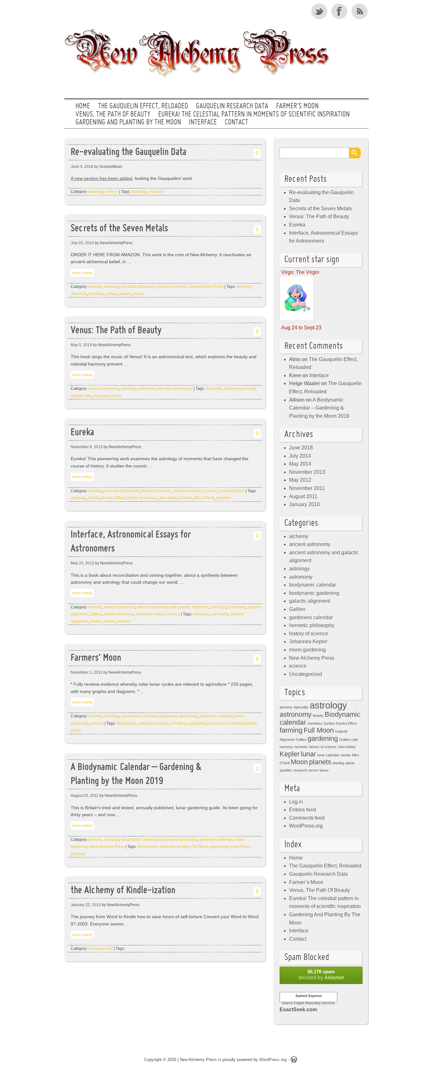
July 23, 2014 (82, 243)
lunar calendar (232, 723)
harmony (101, 396)
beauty (249, 388)
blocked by (321, 974)
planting (78, 854)
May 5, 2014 (81, 345)
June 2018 (301, 447)
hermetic (96, 294)
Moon (251, 723)
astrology (95, 191)
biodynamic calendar (139, 716)
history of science (172, 286)
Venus (116, 396)
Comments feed (307, 818)
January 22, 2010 (86, 905)
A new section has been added (101, 178)
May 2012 (300, 480)
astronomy (147, 388)
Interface (203, 122)
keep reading (82, 273)
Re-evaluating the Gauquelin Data (128, 152)
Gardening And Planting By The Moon (128, 122)
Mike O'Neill (204, 498)
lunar (213, 723)
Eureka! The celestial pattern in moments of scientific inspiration (254, 114)
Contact (236, 122)
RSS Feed (360, 11)
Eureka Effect (113, 498)
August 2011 (303, 496)
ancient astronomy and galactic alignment (173, 607)
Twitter (319, 11)
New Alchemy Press (206, 286)
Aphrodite (213, 388)
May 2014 (300, 464)
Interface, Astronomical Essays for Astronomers (131, 542)
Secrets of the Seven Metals (119, 228)
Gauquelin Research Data (232, 106)
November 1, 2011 (86, 672)
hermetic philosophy (138, 286)
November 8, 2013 (87, 447)
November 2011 (307, 488)
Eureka (82, 432)
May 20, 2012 (82, 563)
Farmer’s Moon (297, 106)
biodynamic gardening (178, 716)
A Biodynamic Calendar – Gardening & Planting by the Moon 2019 (136, 774)
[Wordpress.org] (294, 1060)
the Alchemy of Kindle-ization (123, 890)
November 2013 (307, 472)
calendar (146, 723)
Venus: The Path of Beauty (116, 330)
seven (138, 294)
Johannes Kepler (187, 491)
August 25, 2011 (85, 795)
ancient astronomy (103, 388)
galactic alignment (309, 601)
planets (125, 294)
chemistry (79, 294)
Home (82, 106)
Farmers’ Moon (96, 658)
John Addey (169, 498)
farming (162, 723)
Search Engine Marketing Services (308, 1003)
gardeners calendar (216, 716)
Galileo (96, 614)
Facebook (339, 11)
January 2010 (304, 504)
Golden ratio (81, 396)
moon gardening (307, 649)
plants (76, 730)
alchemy (94, 286)
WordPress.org (306, 826)
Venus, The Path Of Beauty (112, 114)
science (111, 191)
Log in (296, 801)
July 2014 (300, 456)
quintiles (223, 498)
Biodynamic (127, 723)
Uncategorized (232, 491)
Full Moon (179, 723)
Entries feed (302, 809)
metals (111, 294)
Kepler (186, 498)
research (156, 191)
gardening (198, 723)
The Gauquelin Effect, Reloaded (143, 106)
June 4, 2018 (82, 166)
